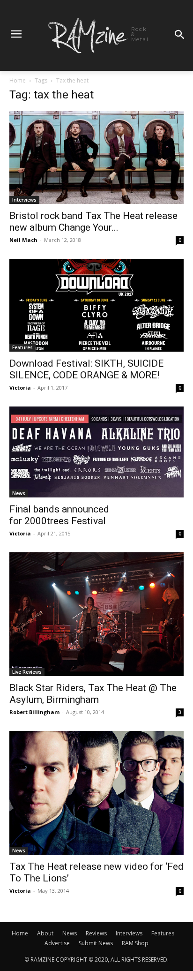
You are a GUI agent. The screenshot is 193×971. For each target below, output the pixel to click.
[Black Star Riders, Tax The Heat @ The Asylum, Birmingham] (96, 614)
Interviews (24, 199)
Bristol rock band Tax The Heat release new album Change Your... (93, 221)
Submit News (96, 943)
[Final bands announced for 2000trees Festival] (96, 451)
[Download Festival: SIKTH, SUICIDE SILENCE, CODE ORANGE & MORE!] (96, 305)
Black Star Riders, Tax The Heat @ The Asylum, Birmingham (93, 693)
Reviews (96, 933)
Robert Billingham (34, 711)
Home (17, 80)
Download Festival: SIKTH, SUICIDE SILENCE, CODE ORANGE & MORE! (86, 369)
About (45, 933)
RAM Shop (135, 943)
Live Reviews (27, 672)
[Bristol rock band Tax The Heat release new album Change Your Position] (96, 157)
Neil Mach (23, 239)
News (18, 493)
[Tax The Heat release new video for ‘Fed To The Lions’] (96, 793)
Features (22, 347)
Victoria (20, 387)
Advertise (57, 943)
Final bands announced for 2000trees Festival (59, 515)
